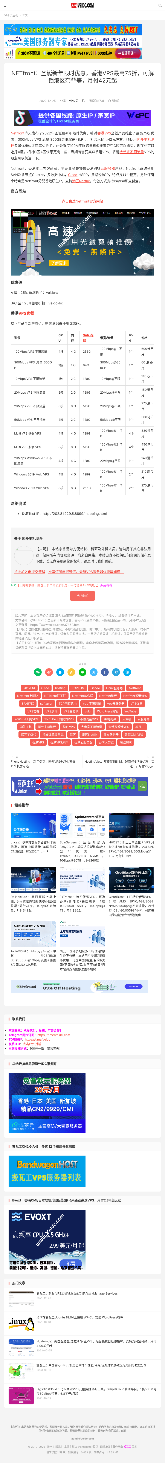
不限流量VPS (89, 719)
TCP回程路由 (68, 703)
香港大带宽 (106, 742)
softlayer (46, 703)
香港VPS (104, 133)
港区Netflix (81, 181)
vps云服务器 (115, 703)
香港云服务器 (83, 742)
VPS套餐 (26, 313)
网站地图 (105, 1446)
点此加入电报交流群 (29, 572)
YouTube (130, 711)
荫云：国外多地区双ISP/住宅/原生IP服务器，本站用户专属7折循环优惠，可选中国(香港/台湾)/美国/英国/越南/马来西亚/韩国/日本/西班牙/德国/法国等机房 (82, 960)
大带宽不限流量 (132, 152)
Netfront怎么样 (82, 696)
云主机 (126, 719)
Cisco (72, 175)
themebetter (85, 1446)
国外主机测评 (83, 5)
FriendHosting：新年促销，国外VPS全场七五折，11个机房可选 (44, 764)
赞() (113, 101)
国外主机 (26, 727)
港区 (73, 734)
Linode (95, 688)
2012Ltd (29, 688)
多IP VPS (68, 727)
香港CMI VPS (134, 734)
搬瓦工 (139, 727)
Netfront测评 (108, 696)
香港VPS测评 (59, 742)
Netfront (17, 133)
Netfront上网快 (27, 696)
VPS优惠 (136, 703)
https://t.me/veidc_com (53, 1035)
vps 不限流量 (92, 703)
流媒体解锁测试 (53, 734)
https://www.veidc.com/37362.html (55, 624)
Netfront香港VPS (135, 696)
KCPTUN (78, 688)
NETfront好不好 (55, 696)
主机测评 (110, 719)
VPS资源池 (71, 711)
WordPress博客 (107, 711)
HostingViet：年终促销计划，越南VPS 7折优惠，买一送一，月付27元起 (119, 764)
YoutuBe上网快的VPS (59, 719)
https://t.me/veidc (37, 1039)
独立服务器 (111, 734)
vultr (88, 711)
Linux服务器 (114, 688)
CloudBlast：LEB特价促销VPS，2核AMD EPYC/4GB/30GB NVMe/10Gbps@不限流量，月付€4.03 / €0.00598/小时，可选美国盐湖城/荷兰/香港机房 (131, 906)
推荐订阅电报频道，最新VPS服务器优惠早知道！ (86, 572)
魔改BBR (126, 742)
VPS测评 (51, 711)
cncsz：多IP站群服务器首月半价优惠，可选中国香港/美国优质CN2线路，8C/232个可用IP (33, 846)
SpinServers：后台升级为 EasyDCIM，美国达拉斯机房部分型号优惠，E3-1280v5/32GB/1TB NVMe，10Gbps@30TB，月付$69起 (82, 851)
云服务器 (107, 168)
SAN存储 (28, 703)
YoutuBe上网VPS (26, 719)
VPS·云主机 (11, 15)
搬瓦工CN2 (28, 734)
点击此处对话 (32, 1044)
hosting (60, 688)
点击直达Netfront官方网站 (82, 201)
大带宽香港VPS (118, 727)
